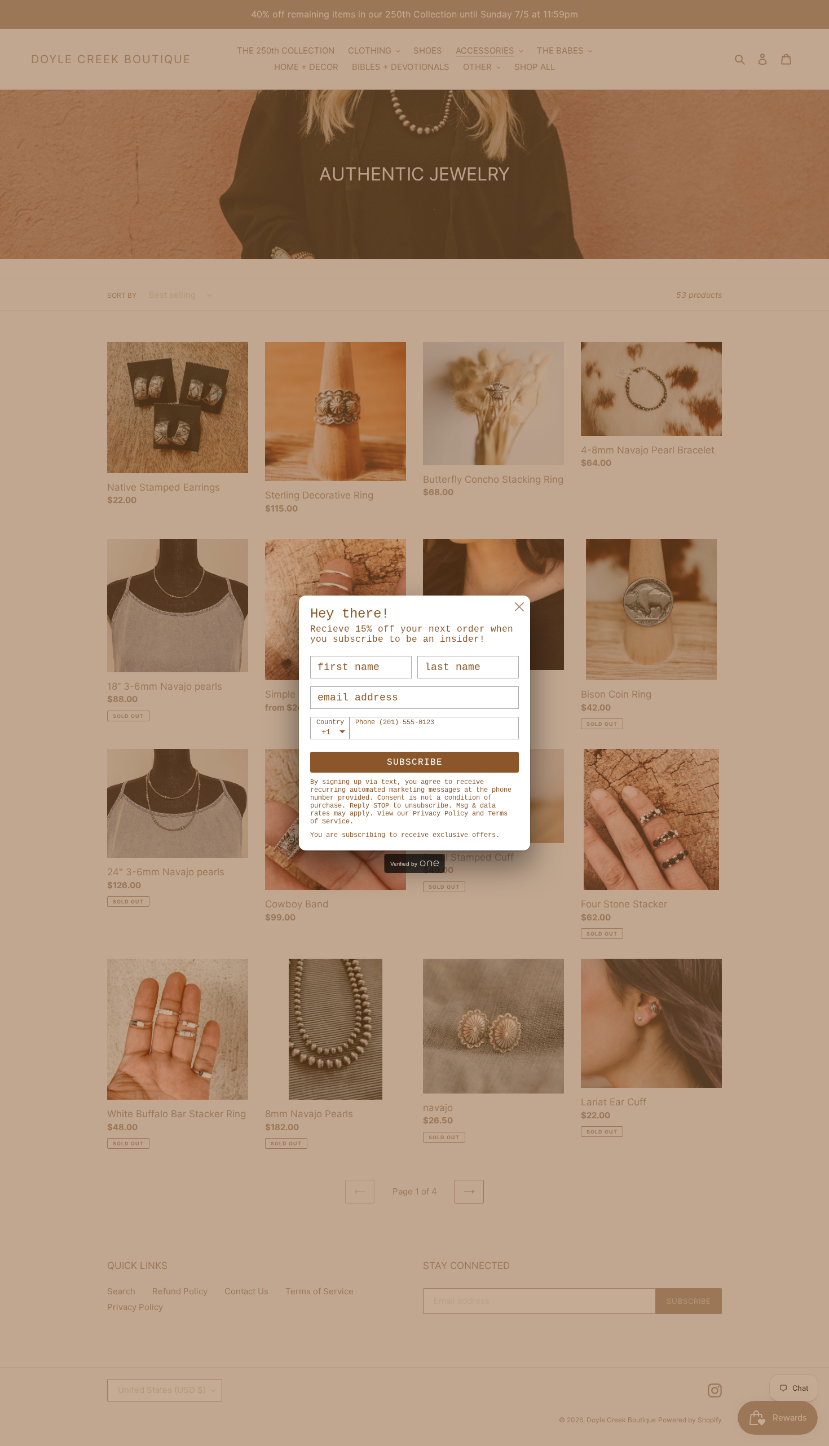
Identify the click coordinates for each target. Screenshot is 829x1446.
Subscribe (415, 762)
